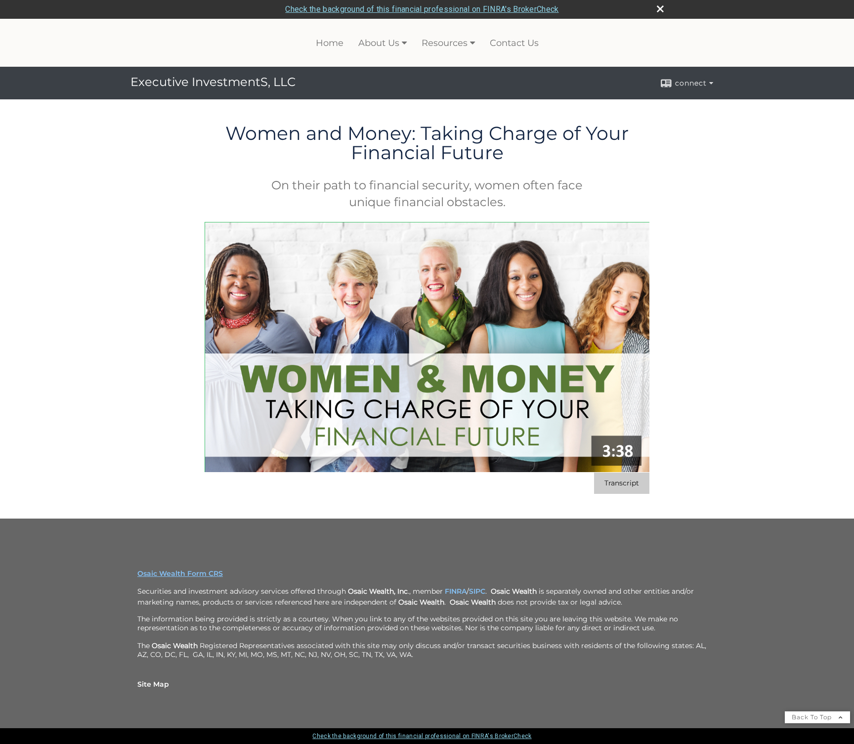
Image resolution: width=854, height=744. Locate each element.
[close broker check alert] (660, 9)
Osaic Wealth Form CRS (180, 573)
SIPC (477, 591)
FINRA (456, 591)
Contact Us (514, 43)
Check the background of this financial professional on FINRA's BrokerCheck (421, 9)
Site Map (153, 684)
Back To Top (813, 717)
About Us (378, 43)
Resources (445, 43)
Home (329, 43)
